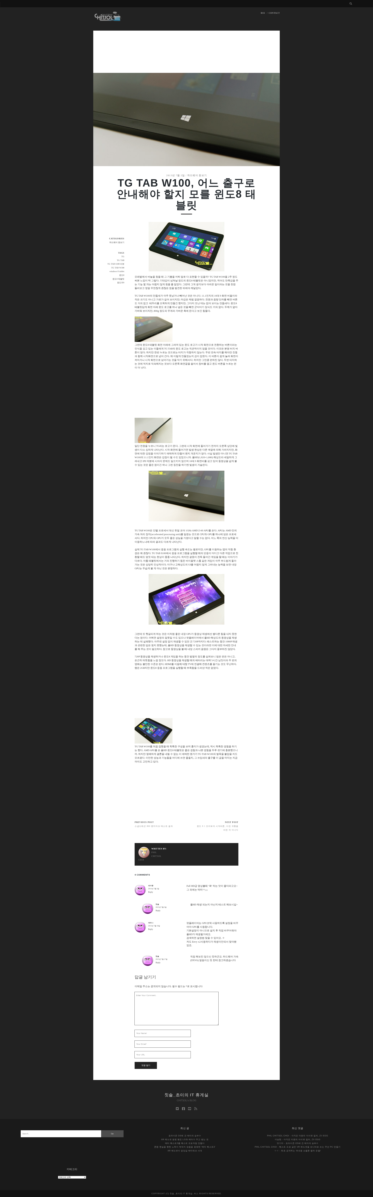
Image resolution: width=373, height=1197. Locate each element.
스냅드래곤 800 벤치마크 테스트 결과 (154, 826)
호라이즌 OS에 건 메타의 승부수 (185, 1135)
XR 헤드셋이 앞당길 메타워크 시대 (185, 1150)
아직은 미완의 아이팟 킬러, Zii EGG (310, 1135)
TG (122, 256)
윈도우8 (120, 283)
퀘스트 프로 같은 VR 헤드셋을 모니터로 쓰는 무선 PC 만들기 (310, 1147)
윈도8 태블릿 (118, 279)
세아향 (150, 885)
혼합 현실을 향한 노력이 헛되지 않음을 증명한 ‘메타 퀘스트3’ (184, 1147)
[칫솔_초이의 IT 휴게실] (108, 20)
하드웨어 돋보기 (197, 175)
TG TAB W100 (117, 268)
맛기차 (280, 1143)
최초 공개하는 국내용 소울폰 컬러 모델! (301, 1150)
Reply (150, 892)
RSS (263, 13)
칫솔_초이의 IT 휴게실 (186, 1095)
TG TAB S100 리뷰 (115, 264)
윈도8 (121, 275)
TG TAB (120, 260)
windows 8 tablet (116, 271)
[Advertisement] (186, 51)
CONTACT (274, 13)
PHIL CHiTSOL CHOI (149, 856)
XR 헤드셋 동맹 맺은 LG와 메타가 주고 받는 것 (185, 1139)
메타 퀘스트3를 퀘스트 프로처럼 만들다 (185, 1143)
